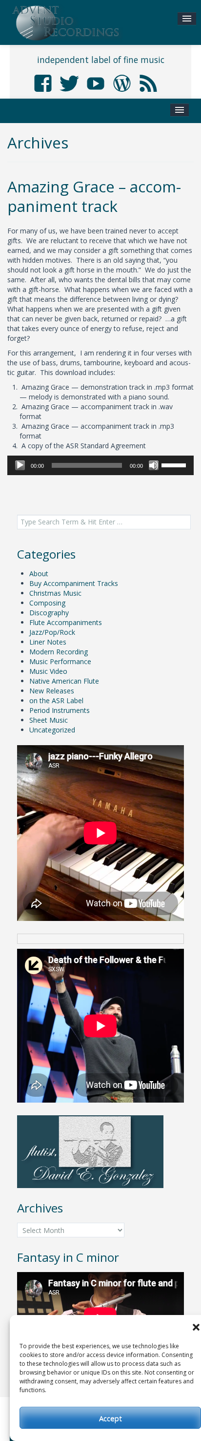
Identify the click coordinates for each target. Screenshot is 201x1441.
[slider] (175, 464)
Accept (110, 1418)
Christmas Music (55, 593)
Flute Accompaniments (65, 622)
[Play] (20, 465)
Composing (47, 602)
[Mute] (154, 465)
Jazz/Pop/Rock (52, 632)
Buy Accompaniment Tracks (73, 583)
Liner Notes (47, 642)
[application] (100, 465)
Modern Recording (58, 651)
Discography (49, 612)
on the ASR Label (56, 700)
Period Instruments (59, 710)
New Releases (51, 690)
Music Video (48, 671)
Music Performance (60, 661)
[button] (196, 1327)
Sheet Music (48, 720)
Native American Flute (64, 681)
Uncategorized (52, 729)
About (38, 573)
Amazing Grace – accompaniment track (94, 196)
